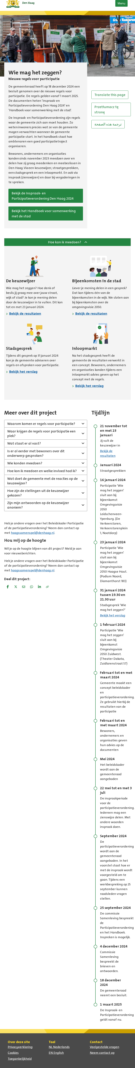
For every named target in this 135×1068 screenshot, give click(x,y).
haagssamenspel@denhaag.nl (32, 533)
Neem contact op (102, 1053)
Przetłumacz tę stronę (106, 109)
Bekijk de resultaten (25, 313)
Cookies (13, 1053)
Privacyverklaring (20, 1047)
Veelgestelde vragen (104, 1047)
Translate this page (109, 94)
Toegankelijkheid (20, 1059)
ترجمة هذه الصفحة (108, 124)
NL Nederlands (59, 1047)
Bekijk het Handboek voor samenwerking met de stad (44, 213)
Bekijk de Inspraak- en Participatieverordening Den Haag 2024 (43, 196)
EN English (56, 1053)
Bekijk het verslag (23, 371)
